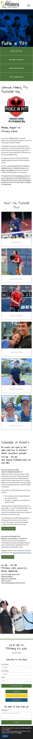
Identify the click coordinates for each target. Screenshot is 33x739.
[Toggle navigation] (28, 5)
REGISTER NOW (8, 557)
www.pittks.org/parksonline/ (22, 553)
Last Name (4, 671)
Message (5, 710)
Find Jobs (17, 691)
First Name (5, 664)
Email (3, 677)
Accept (5, 736)
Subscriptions (16, 700)
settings (19, 733)
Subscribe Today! (16, 686)
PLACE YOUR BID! (8, 529)
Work (16, 696)
